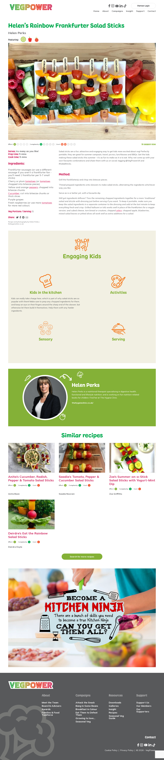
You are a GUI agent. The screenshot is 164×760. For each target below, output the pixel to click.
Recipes (113, 712)
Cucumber (13, 193)
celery (119, 210)
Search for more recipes (82, 556)
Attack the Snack (85, 702)
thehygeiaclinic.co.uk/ (82, 403)
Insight (129, 11)
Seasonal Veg (83, 721)
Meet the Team (50, 702)
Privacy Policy (127, 750)
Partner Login (143, 5)
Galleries (114, 705)
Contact (152, 11)
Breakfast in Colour (86, 709)
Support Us (142, 702)
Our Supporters (142, 710)
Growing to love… (85, 718)
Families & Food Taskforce (50, 713)
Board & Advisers (51, 705)
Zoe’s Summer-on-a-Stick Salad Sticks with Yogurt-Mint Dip (132, 480)
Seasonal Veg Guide (116, 717)
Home (96, 11)
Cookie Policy (111, 750)
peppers (33, 187)
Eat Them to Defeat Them (87, 713)
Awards (46, 709)
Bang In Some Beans (87, 705)
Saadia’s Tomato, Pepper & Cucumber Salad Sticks (79, 478)
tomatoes (30, 181)
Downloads (115, 702)
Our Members (143, 705)
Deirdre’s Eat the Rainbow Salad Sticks (28, 535)
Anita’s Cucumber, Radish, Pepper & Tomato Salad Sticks (31, 478)
